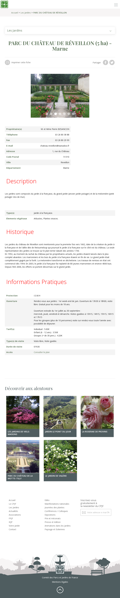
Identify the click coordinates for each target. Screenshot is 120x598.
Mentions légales (60, 581)
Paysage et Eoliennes (55, 529)
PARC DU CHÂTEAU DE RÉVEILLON (50, 12)
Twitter (112, 62)
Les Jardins (25, 12)
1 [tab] (46, 114)
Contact (12, 529)
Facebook (106, 62)
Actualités (13, 511)
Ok (108, 512)
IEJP (10, 522)
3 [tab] (55, 114)
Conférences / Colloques (56, 511)
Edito (47, 500)
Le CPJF (12, 503)
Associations (15, 514)
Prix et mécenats (53, 518)
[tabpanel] (60, 96)
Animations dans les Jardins (58, 525)
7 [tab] (73, 114)
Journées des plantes (54, 507)
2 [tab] (51, 114)
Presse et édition (53, 522)
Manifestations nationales (57, 503)
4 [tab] (60, 114)
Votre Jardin (14, 525)
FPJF (11, 518)
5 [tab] (64, 114)
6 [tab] (68, 114)
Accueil (14, 12)
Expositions (50, 514)
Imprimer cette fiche (21, 62)
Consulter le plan (42, 352)
